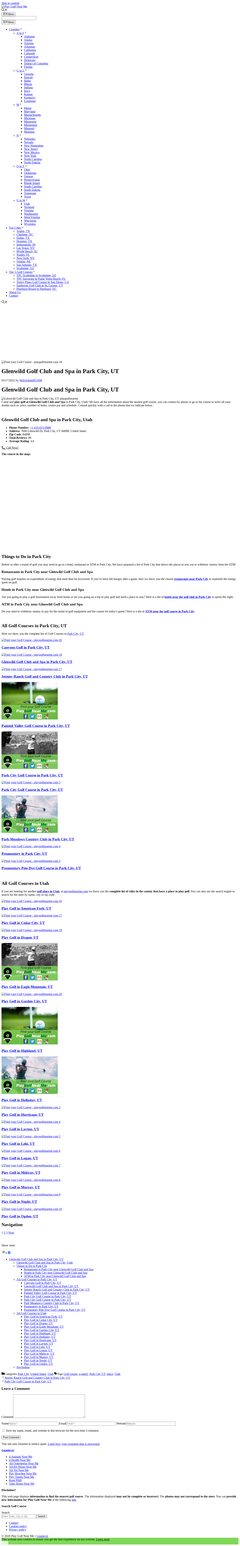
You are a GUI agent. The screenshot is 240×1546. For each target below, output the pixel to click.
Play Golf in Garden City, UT (24, 1001)
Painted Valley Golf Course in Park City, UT (36, 726)
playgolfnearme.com (76, 891)
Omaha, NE (23, 261)
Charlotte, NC (24, 234)
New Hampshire (34, 145)
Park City (23, 1374)
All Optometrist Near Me (24, 1463)
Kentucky (30, 97)
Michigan (29, 118)
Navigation (23, 1367)
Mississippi (30, 125)
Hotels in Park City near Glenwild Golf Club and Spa (55, 1272)
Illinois (28, 84)
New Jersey (31, 149)
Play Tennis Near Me (21, 1476)
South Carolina (33, 186)
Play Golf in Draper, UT (20, 937)
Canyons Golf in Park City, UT (26, 647)
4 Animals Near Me (20, 1456)
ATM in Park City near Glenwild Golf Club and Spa (55, 1276)
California (30, 50)
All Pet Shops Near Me (23, 1466)
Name (5, 1423)
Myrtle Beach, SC (27, 251)
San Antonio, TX (26, 264)
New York (30, 155)
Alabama (29, 36)
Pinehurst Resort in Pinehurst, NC (36, 288)
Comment (7, 1416)
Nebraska (29, 138)
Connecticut (31, 56)
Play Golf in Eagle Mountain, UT (27, 987)
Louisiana (30, 101)
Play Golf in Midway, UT (21, 1173)
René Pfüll (15, 1480)
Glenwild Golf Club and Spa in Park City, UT (37, 662)
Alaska (28, 39)
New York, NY (25, 258)
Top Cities (15, 227)
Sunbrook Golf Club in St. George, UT (39, 285)
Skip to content (10, 3)
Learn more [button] (103, 1539)
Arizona (29, 43)
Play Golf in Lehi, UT (18, 1144)
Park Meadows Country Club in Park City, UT (38, 839)
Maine (28, 108)
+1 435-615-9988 (40, 427)
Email (62, 1423)
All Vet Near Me (19, 1470)
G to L (20, 70)
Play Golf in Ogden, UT (20, 1216)
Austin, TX (23, 231)
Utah (27, 203)
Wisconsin (30, 220)
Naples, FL (23, 254)
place (110, 1374)
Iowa (27, 90)
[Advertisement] (120, 332)
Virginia (29, 210)
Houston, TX (24, 241)
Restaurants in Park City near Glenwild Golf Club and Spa (58, 1269)
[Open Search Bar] (5, 10)
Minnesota (30, 121)
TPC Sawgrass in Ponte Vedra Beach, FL (41, 278)
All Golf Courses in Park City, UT (36, 1279)
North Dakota (32, 162)
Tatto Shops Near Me (21, 1483)
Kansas (28, 94)
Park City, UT (75, 633)
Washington (31, 213)
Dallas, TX (23, 237)
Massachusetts (32, 114)
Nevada (28, 142)
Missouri (29, 128)
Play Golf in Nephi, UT (19, 1202)
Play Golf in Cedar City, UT (23, 923)
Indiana (28, 87)
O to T (20, 166)
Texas (27, 196)
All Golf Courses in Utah (31, 1313)
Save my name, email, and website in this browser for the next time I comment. (52, 1430)
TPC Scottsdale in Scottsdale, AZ (36, 275)
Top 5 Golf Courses (20, 272)
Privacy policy (17, 1529)
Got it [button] (5, 1542)
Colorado (29, 53)
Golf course (70, 1374)
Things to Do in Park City (31, 1266)
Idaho (27, 80)
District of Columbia (36, 63)
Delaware (29, 60)
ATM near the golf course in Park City (169, 611)
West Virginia (32, 217)
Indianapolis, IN (26, 244)
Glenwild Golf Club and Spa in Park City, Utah (44, 1262)
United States (38, 1374)
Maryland (29, 111)
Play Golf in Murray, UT (21, 1187)
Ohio (27, 169)
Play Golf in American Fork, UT (26, 908)
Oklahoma (30, 173)
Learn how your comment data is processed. (74, 1443)
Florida (28, 66)
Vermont (29, 207)
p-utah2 (83, 1374)
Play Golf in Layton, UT (20, 1129)
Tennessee (30, 193)
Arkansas (29, 46)
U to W (20, 200)
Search (6, 1512)
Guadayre (8, 1450)
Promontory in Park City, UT (24, 854)
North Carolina (33, 159)
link (74, 1499)
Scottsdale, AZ (25, 268)
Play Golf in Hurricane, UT (23, 1115)
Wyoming (30, 224)
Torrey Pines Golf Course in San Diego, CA (42, 282)
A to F (20, 33)
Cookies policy (18, 1526)
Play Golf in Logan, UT (20, 1158)
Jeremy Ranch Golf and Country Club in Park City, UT (45, 676)
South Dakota (32, 189)
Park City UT (97, 1374)
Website (121, 1423)
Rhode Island (32, 183)
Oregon (28, 176)
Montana (29, 131)
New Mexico (32, 152)
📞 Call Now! (10, 447)
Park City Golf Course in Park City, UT (32, 775)
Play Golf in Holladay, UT (22, 1100)
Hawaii (28, 77)
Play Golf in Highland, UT (22, 1051)
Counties (14, 29)
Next (11, 1232)
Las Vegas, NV (25, 248)
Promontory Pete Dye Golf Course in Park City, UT (41, 868)
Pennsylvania (32, 179)
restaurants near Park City (191, 579)
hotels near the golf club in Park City (187, 597)
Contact (13, 295)
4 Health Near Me (19, 1460)
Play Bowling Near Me (23, 1473)
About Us (15, 292)
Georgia (29, 74)
